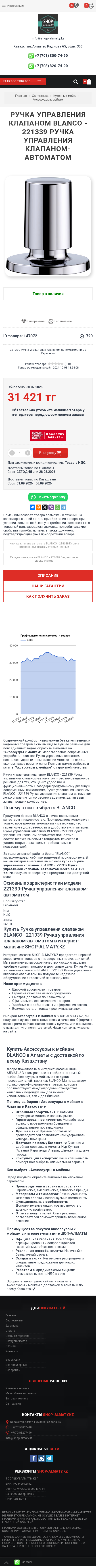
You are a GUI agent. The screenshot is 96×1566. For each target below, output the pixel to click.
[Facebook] (33, 1458)
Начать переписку (51, 497)
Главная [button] (11, 1315)
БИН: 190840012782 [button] (18, 1483)
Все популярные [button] (16, 1364)
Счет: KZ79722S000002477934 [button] (25, 1488)
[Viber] (51, 507)
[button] (23, 1562)
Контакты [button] (12, 1351)
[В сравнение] (61, 321)
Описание (48, 575)
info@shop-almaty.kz (47, 38)
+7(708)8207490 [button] (21, 1432)
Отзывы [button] (11, 1346)
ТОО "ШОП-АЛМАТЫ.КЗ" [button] (22, 1478)
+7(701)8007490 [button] (21, 1427)
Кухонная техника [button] (17, 1388)
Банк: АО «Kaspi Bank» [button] (20, 1494)
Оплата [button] (10, 1330)
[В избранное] (34, 321)
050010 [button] (40, 1422)
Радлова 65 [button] (53, 1422)
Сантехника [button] (13, 1403)
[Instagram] (41, 1458)
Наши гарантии (48, 586)
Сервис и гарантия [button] (17, 1335)
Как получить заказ (48, 596)
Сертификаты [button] (14, 1320)
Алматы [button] (30, 1422)
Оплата (7, 2)
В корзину (47, 453)
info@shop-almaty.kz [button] (19, 1438)
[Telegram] (63, 507)
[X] (45, 507)
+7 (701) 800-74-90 (51, 55)
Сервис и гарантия (15, 9)
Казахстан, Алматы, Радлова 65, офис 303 (47, 46)
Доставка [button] (12, 1325)
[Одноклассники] (38, 507)
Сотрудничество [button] (16, 1341)
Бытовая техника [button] (17, 1398)
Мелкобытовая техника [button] (21, 1393)
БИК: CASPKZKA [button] (16, 1499)
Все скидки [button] (13, 1359)
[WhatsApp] (57, 507)
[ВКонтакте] (32, 507)
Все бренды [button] (13, 1370)
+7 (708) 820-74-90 (51, 66)
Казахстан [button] (17, 1422)
